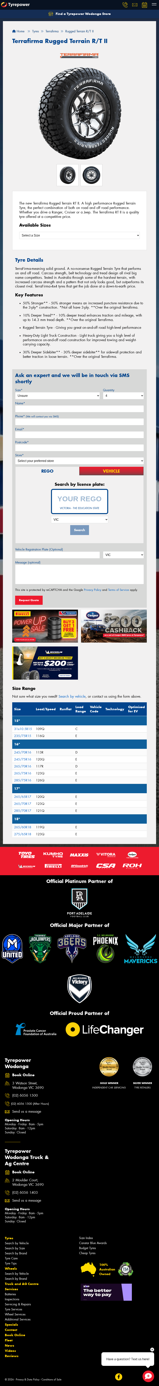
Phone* (37, 416)
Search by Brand (16, 1253)
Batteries (10, 1294)
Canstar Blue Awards (93, 1243)
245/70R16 (22, 752)
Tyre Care (11, 1258)
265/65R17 (22, 797)
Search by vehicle (72, 696)
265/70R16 (22, 766)
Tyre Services (13, 1309)
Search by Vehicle (17, 1243)
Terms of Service (118, 590)
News (9, 1345)
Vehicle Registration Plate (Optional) (39, 549)
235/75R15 (22, 736)
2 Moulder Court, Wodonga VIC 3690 (28, 1182)
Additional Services (17, 1319)
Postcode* (22, 442)
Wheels (11, 1268)
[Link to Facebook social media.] (118, 1377)
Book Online (15, 1335)
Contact (11, 1330)
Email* (19, 429)
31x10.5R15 (23, 729)
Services (11, 1289)
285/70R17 (22, 811)
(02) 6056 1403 (25, 1192)
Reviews (11, 1356)
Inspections (12, 1299)
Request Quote (29, 600)
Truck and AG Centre (22, 1284)
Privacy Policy (92, 590)
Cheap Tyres (87, 1253)
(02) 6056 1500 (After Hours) (30, 1104)
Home (20, 31)
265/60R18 (22, 827)
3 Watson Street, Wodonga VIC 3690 (28, 1085)
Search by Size (15, 1248)
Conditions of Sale (51, 1379)
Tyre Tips (10, 1263)
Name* (20, 403)
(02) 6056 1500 (25, 1095)
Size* (18, 390)
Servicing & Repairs (18, 1304)
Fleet (9, 1340)
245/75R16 (22, 759)
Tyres (9, 1238)
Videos (10, 1351)
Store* (19, 455)
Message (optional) (28, 562)
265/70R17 (22, 804)
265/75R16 (22, 773)
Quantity (108, 390)
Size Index (86, 1238)
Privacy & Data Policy (27, 1379)
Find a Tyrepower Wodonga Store (83, 14)
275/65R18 (22, 834)
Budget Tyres (87, 1248)
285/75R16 (22, 780)
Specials (11, 1324)
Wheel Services (15, 1314)
